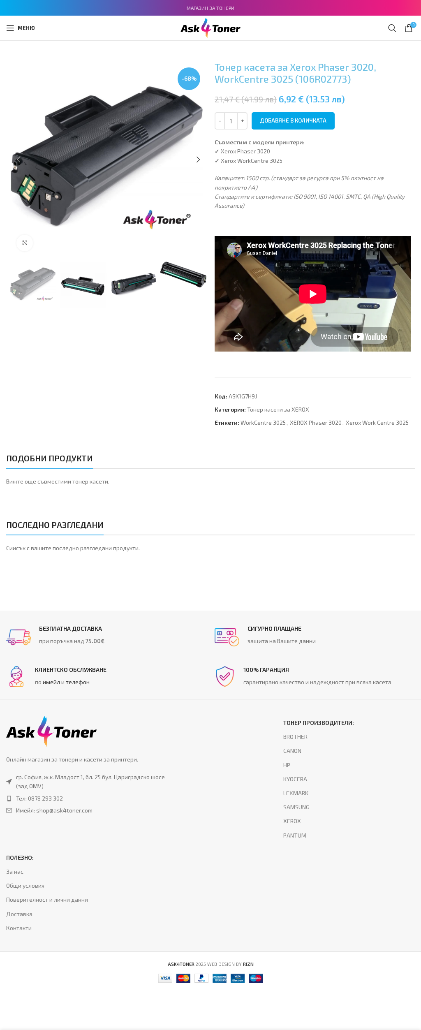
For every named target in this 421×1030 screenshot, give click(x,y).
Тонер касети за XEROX (278, 409)
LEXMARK (295, 792)
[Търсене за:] (392, 28)
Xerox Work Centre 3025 (377, 422)
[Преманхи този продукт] (90, 798)
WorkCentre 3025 (263, 422)
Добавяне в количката (293, 120)
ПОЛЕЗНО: (20, 857)
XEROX (292, 820)
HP (286, 765)
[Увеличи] (24, 243)
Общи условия (25, 885)
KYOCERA (295, 778)
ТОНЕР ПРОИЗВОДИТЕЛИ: (318, 722)
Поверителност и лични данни (47, 899)
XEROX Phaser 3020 (316, 422)
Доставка (19, 913)
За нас (14, 871)
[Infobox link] (106, 637)
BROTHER (295, 736)
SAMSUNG (296, 806)
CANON (292, 750)
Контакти (19, 927)
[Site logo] (210, 26)
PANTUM (294, 835)
